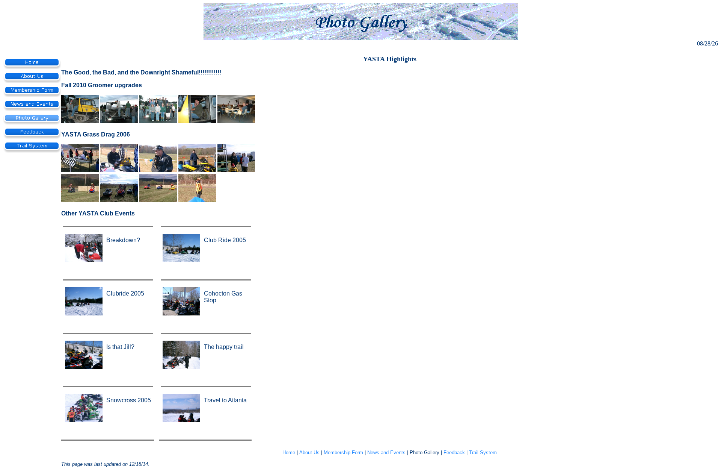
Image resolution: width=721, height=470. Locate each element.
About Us (309, 452)
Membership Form (343, 452)
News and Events (386, 452)
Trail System (483, 452)
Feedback (454, 452)
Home (288, 452)
